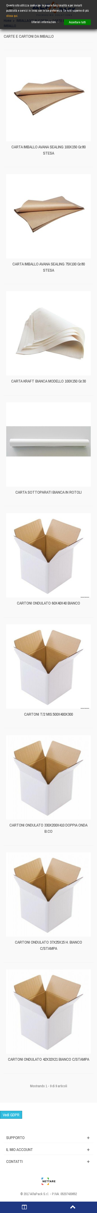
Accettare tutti (77, 22)
